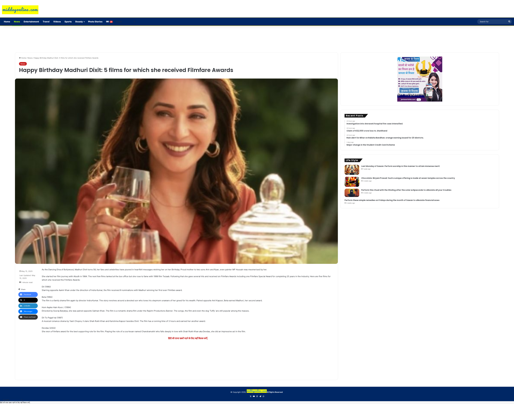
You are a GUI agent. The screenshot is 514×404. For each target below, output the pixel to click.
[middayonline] (20, 9)
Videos (57, 21)
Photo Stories (95, 21)
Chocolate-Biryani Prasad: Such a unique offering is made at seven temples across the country (408, 178)
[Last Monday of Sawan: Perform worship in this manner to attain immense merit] (352, 170)
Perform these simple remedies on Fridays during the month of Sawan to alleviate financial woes (392, 200)
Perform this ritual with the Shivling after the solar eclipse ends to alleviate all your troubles (406, 190)
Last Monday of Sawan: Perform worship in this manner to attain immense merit (400, 166)
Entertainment (31, 21)
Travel (46, 21)
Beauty (79, 21)
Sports (68, 21)
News (17, 21)
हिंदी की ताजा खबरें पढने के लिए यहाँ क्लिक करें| (188, 338)
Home (7, 21)
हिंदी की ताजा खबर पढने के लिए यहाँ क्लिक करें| (15, 402)
